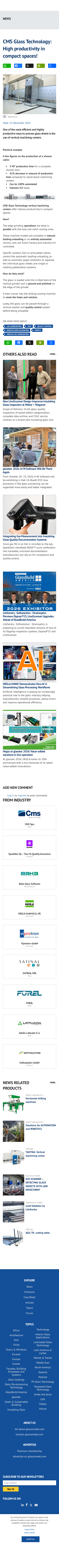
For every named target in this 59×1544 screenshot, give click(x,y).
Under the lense (43, 1394)
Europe (16, 1359)
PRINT (41, 66)
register (22, 795)
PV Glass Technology (43, 1381)
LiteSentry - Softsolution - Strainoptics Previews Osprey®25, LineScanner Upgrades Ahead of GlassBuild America (28, 616)
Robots (38, 330)
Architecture (16, 1335)
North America (43, 1367)
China (16, 1344)
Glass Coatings (16, 1379)
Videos (43, 1404)
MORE (52, 66)
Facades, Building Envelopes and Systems (16, 1371)
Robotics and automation (18, 330)
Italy (29, 326)
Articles (29, 1302)
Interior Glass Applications (42, 1336)
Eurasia (16, 1354)
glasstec (16, 1397)
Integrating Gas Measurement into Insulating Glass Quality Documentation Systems (29, 537)
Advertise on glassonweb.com (29, 1456)
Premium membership (29, 1451)
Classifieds (29, 1297)
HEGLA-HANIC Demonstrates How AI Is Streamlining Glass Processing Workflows (26, 685)
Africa (16, 1330)
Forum (29, 1313)
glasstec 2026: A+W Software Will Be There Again (27, 470)
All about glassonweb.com (29, 1429)
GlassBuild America (16, 1392)
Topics (29, 1307)
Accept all (30, 1539)
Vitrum (43, 1408)
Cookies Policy (29, 1529)
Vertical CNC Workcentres (18, 334)
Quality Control (44, 326)
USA (42, 1399)
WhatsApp (7, 66)
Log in (10, 795)
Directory (29, 1292)
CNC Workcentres (14, 326)
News (29, 1286)
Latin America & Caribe (43, 1351)
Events (16, 1363)
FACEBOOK (18, 66)
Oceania (42, 1372)
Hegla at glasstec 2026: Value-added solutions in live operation (24, 753)
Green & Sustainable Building (16, 1403)
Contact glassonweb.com (29, 1434)
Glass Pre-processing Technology (16, 1386)
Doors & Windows (16, 1349)
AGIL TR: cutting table (38, 1232)
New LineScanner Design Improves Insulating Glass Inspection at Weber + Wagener (29, 403)
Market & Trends (43, 1357)
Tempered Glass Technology (43, 1388)
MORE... (53, 354)
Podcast (43, 1377)
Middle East (42, 1362)
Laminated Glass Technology (43, 1344)
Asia (16, 1340)
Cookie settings (29, 1533)
